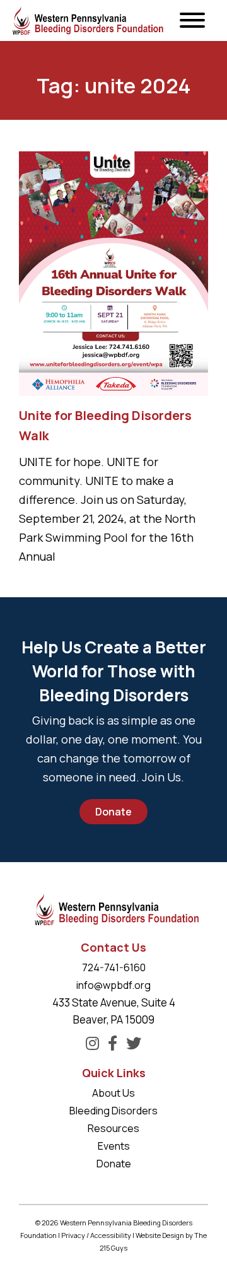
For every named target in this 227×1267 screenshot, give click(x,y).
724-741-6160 (114, 967)
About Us (113, 1093)
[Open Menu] (192, 20)
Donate (113, 812)
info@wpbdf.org (113, 985)
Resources (113, 1128)
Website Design (160, 1235)
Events (114, 1146)
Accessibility (110, 1235)
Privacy (73, 1235)
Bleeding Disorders (113, 1111)
